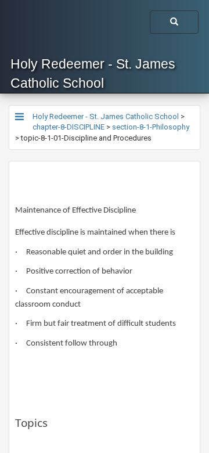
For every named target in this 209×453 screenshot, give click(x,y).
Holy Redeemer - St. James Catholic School (92, 73)
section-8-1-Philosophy (150, 127)
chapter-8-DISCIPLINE (69, 127)
